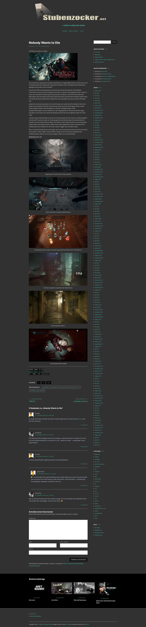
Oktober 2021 (98, 228)
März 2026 (97, 103)
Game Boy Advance (100, 464)
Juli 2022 (97, 206)
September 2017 (99, 344)
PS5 (43, 382)
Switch (96, 511)
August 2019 (98, 290)
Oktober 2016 (98, 371)
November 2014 (99, 427)
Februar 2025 (98, 135)
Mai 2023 (97, 184)
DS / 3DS (97, 461)
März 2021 (97, 243)
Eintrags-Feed (98, 530)
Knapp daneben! (99, 57)
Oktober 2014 (98, 430)
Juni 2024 (97, 154)
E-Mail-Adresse (64, 542)
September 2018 (99, 317)
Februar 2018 (98, 334)
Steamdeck (97, 506)
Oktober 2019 (98, 285)
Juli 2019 (97, 292)
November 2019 (99, 282)
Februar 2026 (98, 105)
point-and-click (63, 387)
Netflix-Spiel (98, 479)
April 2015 (97, 415)
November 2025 (99, 113)
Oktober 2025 (98, 115)
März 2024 (97, 162)
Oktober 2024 (98, 145)
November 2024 (99, 142)
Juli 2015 (97, 408)
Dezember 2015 (99, 395)
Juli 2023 (97, 181)
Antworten (84, 425)
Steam (96, 503)
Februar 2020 (98, 275)
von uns (82, 31)
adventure (53, 387)
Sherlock (79, 419)
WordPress (86, 624)
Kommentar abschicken (78, 559)
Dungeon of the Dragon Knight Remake (104, 59)
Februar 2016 (98, 390)
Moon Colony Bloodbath (109, 76)
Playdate (97, 486)
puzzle (72, 387)
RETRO (96, 501)
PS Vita (96, 496)
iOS (95, 469)
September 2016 (99, 373)
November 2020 (99, 253)
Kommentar (32, 518)
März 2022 (97, 216)
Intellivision (97, 466)
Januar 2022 (98, 221)
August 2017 (98, 346)
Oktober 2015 (98, 400)
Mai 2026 (97, 98)
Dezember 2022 (99, 194)
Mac (96, 476)
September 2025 (99, 117)
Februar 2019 (98, 304)
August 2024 (98, 149)
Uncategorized (98, 513)
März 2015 (97, 418)
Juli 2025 (97, 122)
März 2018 (97, 331)
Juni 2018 (97, 324)
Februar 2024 (98, 164)
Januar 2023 (98, 191)
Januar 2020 (98, 277)
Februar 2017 (98, 361)
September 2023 (99, 176)
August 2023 (98, 179)
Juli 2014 (97, 437)
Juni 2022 (97, 208)
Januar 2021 (98, 248)
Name (31, 542)
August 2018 (98, 319)
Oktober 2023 (98, 174)
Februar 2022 (98, 218)
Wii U (96, 516)
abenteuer (45, 387)
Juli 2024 (97, 152)
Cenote (68, 624)
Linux (96, 474)
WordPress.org (98, 535)
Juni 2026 (97, 95)
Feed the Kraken (107, 79)
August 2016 (98, 376)
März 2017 (97, 359)
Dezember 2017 (99, 339)
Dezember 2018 (99, 309)
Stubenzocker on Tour (100, 508)
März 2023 (97, 189)
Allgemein (97, 454)
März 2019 (97, 302)
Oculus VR (97, 481)
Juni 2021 (97, 236)
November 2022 (99, 196)
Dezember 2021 (99, 223)
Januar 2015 (98, 422)
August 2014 (98, 435)
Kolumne (97, 471)
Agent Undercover (99, 62)
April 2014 (97, 445)
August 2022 (98, 204)
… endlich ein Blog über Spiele (73, 25)
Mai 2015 (97, 413)
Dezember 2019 (99, 280)
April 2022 (97, 213)
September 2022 (99, 201)
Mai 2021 (97, 238)
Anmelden (97, 527)
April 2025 (97, 130)
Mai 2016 (97, 383)
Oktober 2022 (98, 199)
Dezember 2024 (99, 140)
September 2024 (99, 147)
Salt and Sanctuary (80, 600)
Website (31, 549)
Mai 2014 (97, 442)
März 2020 (97, 272)
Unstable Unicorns (81, 400)
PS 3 (96, 488)
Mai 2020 (97, 268)
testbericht (33, 390)
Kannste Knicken (107, 74)
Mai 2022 (97, 211)
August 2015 (98, 405)
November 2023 (99, 172)
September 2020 (99, 258)
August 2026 (98, 90)
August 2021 (98, 231)
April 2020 (97, 270)
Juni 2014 (97, 440)
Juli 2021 (97, 233)
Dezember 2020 (99, 250)
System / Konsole (73, 31)
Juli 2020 (97, 263)
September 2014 (99, 432)
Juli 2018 (97, 322)
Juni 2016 (97, 381)
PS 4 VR (97, 493)
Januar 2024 (98, 167)
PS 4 (96, 491)
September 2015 (99, 403)
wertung (41, 390)
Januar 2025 (98, 137)
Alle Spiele (64, 31)
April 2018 (97, 329)
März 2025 (97, 132)
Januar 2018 (98, 336)
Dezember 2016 (99, 366)
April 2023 (97, 186)
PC (38, 382)
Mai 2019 (97, 297)
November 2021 (99, 226)
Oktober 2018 (98, 314)
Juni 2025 (97, 125)
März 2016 (97, 388)
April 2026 (97, 100)
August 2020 (98, 260)
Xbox (49, 382)
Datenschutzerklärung (35, 616)
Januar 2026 (98, 108)
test (78, 387)
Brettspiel (97, 459)
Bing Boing (97, 54)
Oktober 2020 (98, 255)
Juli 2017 (97, 349)
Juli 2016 (97, 378)
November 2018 (99, 312)
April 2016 (97, 386)
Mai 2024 (97, 157)
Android (97, 456)
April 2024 (97, 159)
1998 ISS (35, 400)
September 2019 (99, 287)
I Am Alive (54, 600)
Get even (32, 600)
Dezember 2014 (99, 425)
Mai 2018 (97, 327)
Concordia (97, 52)
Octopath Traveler (105, 81)
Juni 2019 (97, 295)
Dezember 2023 (99, 169)
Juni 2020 (97, 265)
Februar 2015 (98, 420)
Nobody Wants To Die (36, 372)
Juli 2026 (97, 93)
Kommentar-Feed (99, 532)
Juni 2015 (97, 410)
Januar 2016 (98, 393)
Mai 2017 (97, 354)
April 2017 (97, 356)
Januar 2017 (98, 363)
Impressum (33, 613)
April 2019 (97, 300)
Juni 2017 (97, 351)
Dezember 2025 (99, 110)
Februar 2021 (98, 245)
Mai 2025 (97, 127)
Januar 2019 (98, 307)
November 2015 (99, 398)
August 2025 (98, 120)
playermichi (32, 46)
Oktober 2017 (98, 341)
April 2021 (97, 240)
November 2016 (99, 368)
